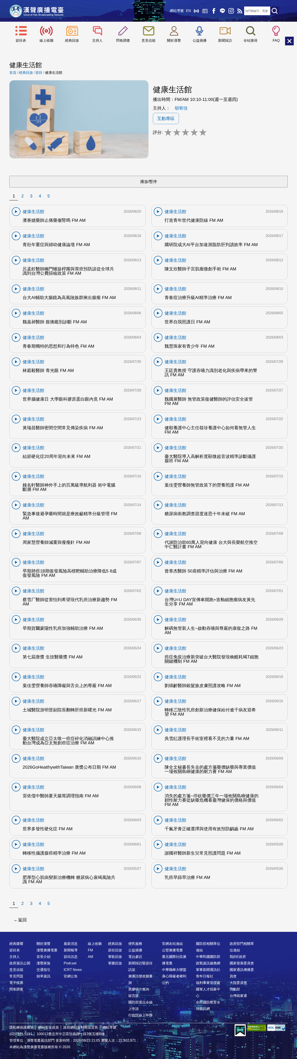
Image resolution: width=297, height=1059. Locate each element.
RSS (239, 11)
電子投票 (16, 983)
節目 (38, 72)
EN (188, 11)
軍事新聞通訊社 (208, 970)
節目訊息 (71, 957)
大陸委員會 (238, 983)
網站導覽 (177, 11)
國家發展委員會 (242, 963)
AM (90, 957)
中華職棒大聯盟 (174, 970)
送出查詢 (274, 11)
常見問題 (16, 976)
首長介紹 (43, 957)
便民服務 (135, 944)
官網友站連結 (172, 944)
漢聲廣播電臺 (36, 10)
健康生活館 (53, 72)
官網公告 (71, 976)
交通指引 (43, 970)
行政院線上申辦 (140, 1015)
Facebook (213, 11)
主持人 (97, 40)
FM (90, 950)
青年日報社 (204, 976)
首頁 (12, 72)
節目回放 (115, 950)
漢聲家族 (43, 963)
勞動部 (235, 989)
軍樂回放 (115, 963)
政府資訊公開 (19, 963)
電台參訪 (135, 957)
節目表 (21, 40)
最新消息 (71, 944)
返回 (22, 920)
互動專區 (166, 118)
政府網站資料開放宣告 (80, 1027)
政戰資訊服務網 (208, 963)
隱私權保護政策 (21, 1027)
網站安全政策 (48, 1027)
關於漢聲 (174, 40)
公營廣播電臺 (172, 950)
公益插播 (200, 40)
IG (231, 11)
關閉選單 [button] (289, 41)
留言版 (133, 996)
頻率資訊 (43, 976)
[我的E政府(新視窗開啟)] (240, 1030)
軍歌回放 (115, 957)
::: (148, 935)
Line (222, 11)
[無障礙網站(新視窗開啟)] (256, 1027)
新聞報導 (71, 950)
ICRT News (73, 970)
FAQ (276, 40)
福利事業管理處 (208, 983)
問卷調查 (123, 40)
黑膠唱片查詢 (138, 989)
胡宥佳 (181, 108)
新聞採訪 (225, 40)
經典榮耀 (16, 944)
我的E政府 (238, 957)
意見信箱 (148, 40)
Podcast (70, 963)
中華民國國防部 (208, 957)
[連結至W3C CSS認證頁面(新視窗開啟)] (276, 1027)
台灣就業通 (238, 996)
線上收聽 (196, 11)
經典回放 (205, 11)
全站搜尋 (250, 40)
